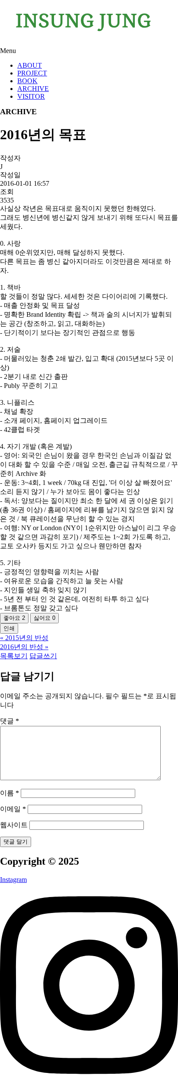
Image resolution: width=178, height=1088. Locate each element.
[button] (89, 51)
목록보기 (14, 656)
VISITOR (31, 96)
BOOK (27, 80)
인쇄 (9, 628)
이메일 (13, 809)
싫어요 (44, 618)
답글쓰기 (43, 656)
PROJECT (32, 73)
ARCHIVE (33, 88)
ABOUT (29, 65)
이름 (9, 793)
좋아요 (14, 618)
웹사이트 (14, 825)
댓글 (9, 721)
